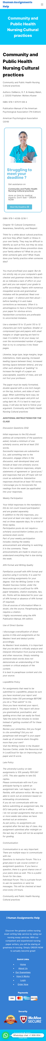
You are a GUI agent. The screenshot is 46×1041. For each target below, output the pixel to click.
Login (23, 980)
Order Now (23, 984)
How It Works (23, 976)
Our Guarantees (23, 972)
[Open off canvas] (42, 4)
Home (23, 964)
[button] (19, 206)
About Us (22, 968)
